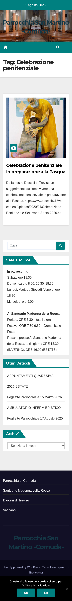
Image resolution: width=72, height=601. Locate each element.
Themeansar (36, 572)
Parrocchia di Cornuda (19, 480)
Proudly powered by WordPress (22, 567)
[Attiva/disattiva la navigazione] (65, 47)
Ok (26, 592)
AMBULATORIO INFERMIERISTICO (34, 407)
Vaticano (9, 510)
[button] (57, 47)
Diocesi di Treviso (16, 500)
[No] (67, 589)
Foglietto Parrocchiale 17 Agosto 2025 (35, 418)
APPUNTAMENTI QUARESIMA (30, 376)
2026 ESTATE (17, 386)
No (46, 592)
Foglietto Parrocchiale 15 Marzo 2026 (34, 397)
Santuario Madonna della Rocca (26, 490)
